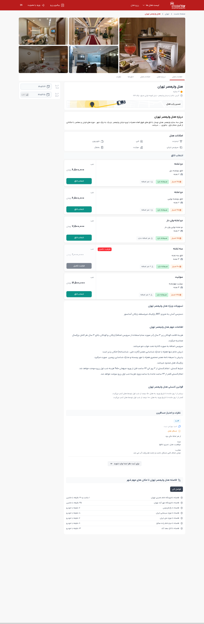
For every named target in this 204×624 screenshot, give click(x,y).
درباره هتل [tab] (161, 77)
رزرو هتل (135, 5)
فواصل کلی (176, 489)
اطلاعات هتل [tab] (177, 77)
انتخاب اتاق (79, 181)
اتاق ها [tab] (131, 77)
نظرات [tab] (118, 77)
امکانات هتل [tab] (145, 77)
